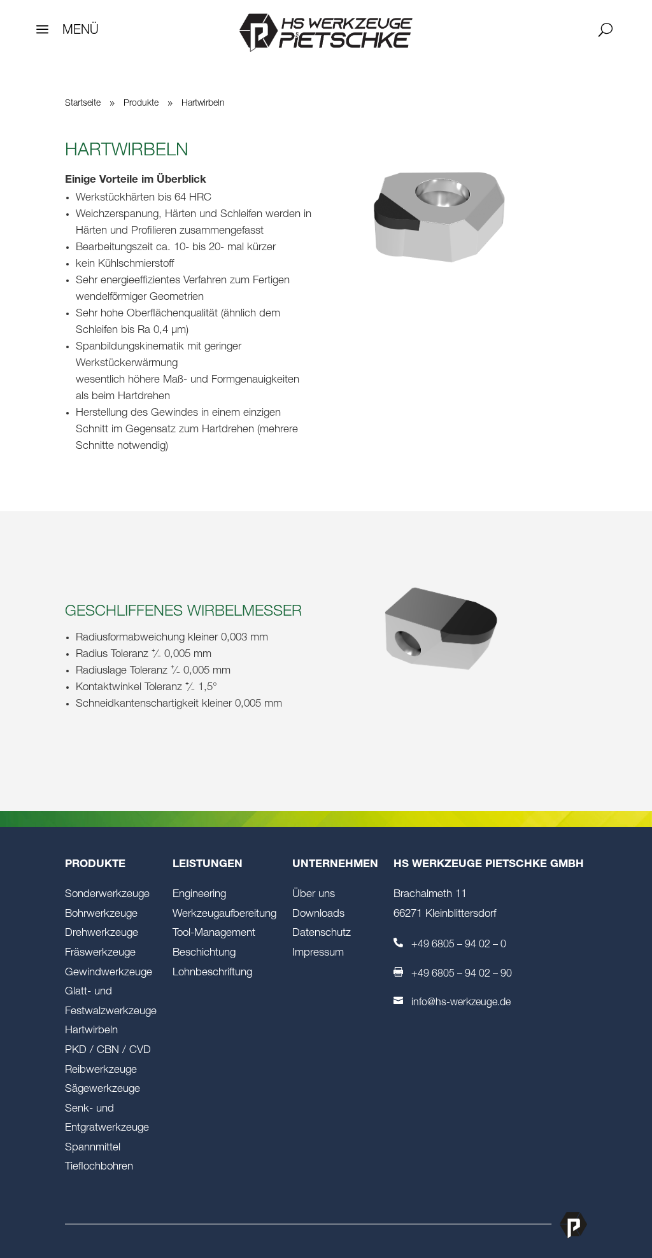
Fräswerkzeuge (100, 953)
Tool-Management (214, 933)
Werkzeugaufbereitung (224, 914)
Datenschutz (321, 933)
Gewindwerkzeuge (108, 973)
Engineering (199, 894)
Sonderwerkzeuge (107, 894)
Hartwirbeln (91, 1031)
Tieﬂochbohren (99, 1167)
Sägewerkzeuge (102, 1089)
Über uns (313, 894)
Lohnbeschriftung (212, 973)
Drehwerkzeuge (101, 933)
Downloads (318, 914)
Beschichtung (204, 953)
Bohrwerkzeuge (101, 914)
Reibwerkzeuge (101, 1070)
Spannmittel (92, 1148)
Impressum (318, 953)
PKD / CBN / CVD (108, 1050)
